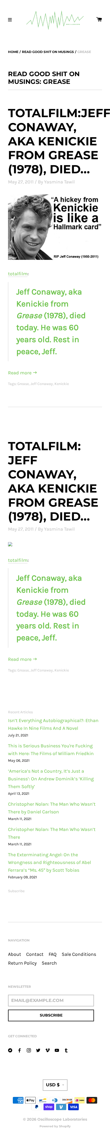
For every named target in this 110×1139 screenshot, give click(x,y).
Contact (35, 954)
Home (13, 52)
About (14, 954)
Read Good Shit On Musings (48, 52)
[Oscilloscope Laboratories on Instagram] (29, 1049)
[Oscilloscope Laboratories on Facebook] (19, 1049)
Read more (20, 373)
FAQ (53, 954)
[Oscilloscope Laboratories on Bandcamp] (10, 1049)
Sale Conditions (79, 954)
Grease (23, 384)
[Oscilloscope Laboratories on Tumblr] (66, 1049)
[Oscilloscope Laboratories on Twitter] (38, 1049)
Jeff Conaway (41, 384)
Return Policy (22, 963)
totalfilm (18, 274)
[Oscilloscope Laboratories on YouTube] (57, 1049)
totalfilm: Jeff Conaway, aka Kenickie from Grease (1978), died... (53, 481)
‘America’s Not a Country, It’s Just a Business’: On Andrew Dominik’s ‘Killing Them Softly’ (51, 778)
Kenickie (61, 384)
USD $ (53, 1084)
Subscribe (16, 891)
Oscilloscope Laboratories (62, 1119)
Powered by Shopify (55, 1126)
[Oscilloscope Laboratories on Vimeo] (47, 1049)
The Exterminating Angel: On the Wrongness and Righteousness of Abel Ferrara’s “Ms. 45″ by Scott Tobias (49, 862)
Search (49, 963)
